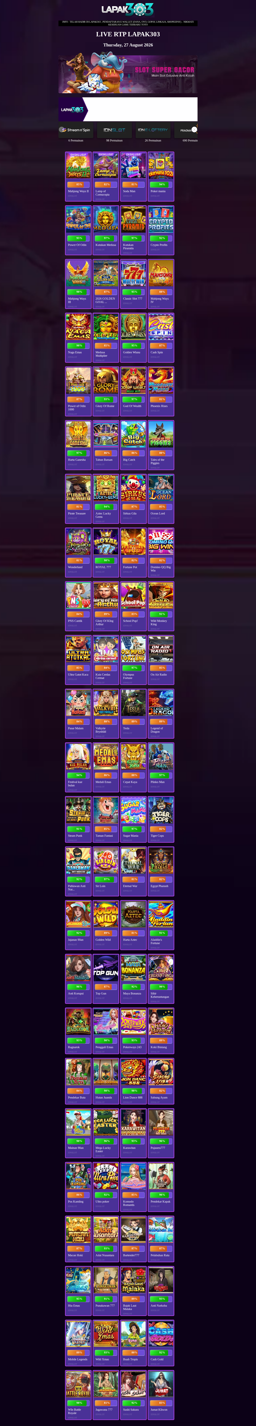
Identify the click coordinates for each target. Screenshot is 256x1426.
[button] (194, 129)
